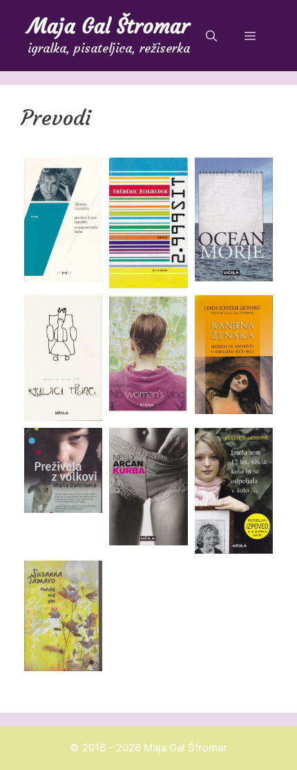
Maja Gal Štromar (109, 26)
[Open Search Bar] (211, 36)
